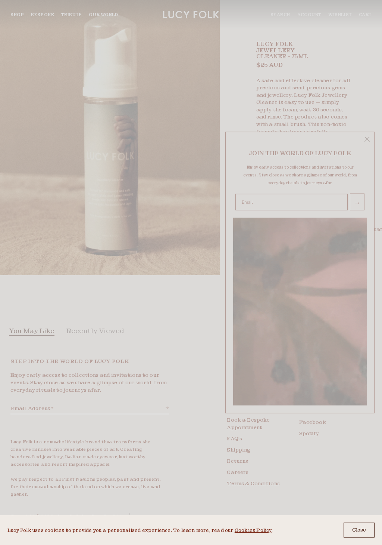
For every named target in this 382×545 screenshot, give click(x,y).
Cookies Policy (253, 530)
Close (359, 530)
